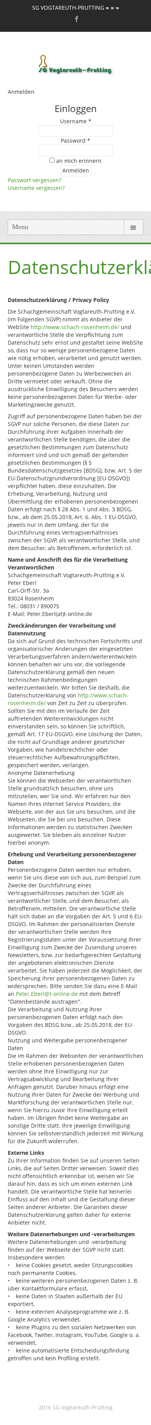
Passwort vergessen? (34, 180)
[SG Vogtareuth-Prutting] (75, 64)
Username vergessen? (36, 187)
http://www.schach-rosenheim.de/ (75, 327)
